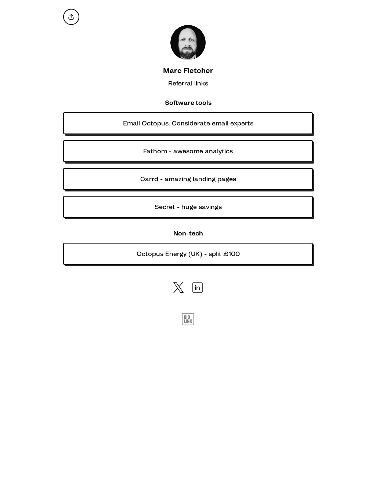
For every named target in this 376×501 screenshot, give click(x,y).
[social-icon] (178, 288)
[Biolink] (188, 319)
